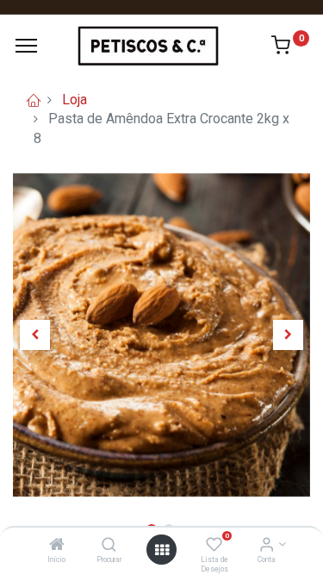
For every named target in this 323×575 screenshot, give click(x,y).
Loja (74, 99)
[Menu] (26, 45)
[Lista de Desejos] (214, 546)
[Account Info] (266, 546)
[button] (35, 334)
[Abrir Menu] (162, 550)
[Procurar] (109, 546)
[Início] (57, 546)
